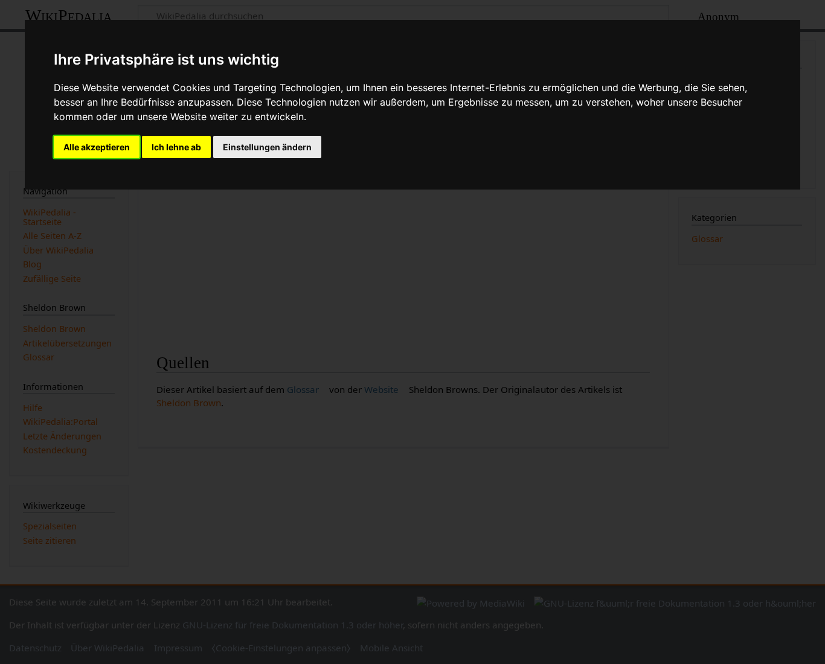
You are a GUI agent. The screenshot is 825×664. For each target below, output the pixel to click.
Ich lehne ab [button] (176, 147)
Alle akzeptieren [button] (96, 147)
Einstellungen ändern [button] (267, 147)
